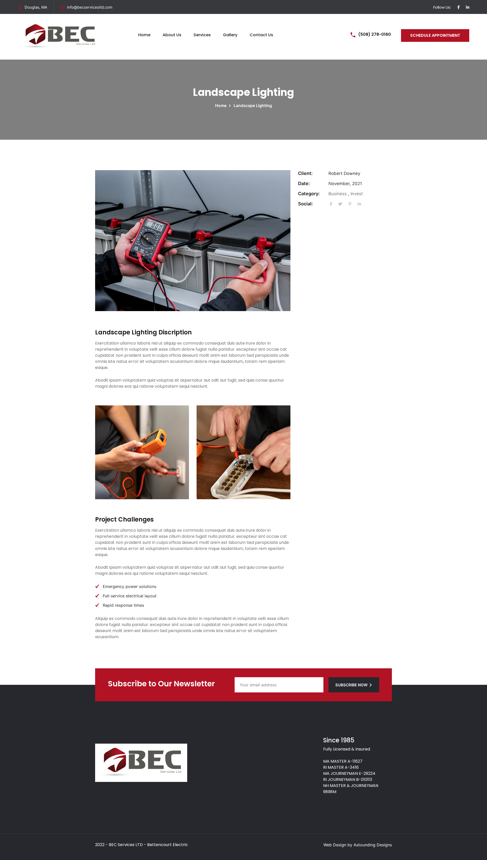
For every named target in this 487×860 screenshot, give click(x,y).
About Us (172, 35)
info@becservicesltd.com (89, 7)
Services (202, 35)
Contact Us (261, 35)
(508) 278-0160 (374, 34)
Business (337, 193)
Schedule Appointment (435, 35)
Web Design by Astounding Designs (357, 844)
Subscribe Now (351, 685)
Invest (357, 193)
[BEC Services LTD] (59, 36)
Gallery (230, 35)
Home (144, 35)
